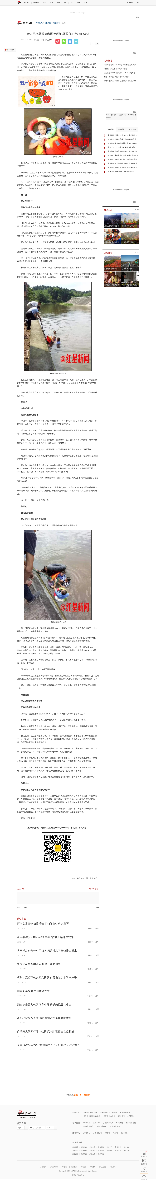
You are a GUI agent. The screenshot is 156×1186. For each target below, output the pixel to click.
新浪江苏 (118, 1150)
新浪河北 (92, 1150)
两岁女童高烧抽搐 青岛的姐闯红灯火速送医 (43, 923)
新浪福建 (126, 1147)
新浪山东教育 (102, 1126)
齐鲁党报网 (97, 1133)
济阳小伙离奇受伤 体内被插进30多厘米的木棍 (44, 1018)
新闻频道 (48, 23)
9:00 (49, 1128)
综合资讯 (56, 23)
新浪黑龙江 (127, 1150)
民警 (91, 878)
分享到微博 (11, 50)
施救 (87, 878)
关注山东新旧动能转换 (91, 1116)
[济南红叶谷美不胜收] (130, 229)
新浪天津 (101, 1147)
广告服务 (65, 1167)
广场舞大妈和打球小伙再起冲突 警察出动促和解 (45, 1031)
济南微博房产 (108, 1123)
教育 (71, 3)
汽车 (65, 3)
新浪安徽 (109, 1150)
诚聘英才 (83, 1167)
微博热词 (132, 129)
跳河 (82, 878)
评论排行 (121, 129)
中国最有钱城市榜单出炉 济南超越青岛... (123, 135)
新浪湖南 (84, 1150)
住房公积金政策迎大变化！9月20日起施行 (119, 73)
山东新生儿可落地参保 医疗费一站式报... (123, 151)
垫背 (78, 878)
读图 (78, 3)
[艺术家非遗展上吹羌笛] (112, 229)
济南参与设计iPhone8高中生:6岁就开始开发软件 (45, 937)
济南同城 (96, 1123)
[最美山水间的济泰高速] (112, 213)
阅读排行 (110, 129)
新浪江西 (75, 1154)
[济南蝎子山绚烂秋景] (112, 256)
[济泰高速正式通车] (130, 256)
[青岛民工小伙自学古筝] (112, 272)
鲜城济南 (119, 1123)
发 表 (97, 907)
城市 (85, 3)
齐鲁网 (107, 1133)
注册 (137, 3)
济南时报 (124, 1133)
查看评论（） (93, 889)
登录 (18, 907)
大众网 (115, 1133)
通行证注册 (102, 1167)
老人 (95, 878)
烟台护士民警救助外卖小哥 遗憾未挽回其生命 (44, 1004)
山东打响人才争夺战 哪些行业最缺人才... (123, 163)
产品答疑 (113, 1167)
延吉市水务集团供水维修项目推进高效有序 (120, 65)
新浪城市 (75, 1147)
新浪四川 (118, 1147)
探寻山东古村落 (109, 1116)
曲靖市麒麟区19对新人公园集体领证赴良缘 (120, 81)
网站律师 (93, 1167)
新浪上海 (92, 1147)
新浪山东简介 (54, 1167)
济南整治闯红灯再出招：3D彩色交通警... (123, 159)
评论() (90, 928)
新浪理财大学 (125, 1112)
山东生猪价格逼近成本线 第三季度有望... (123, 167)
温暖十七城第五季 (90, 1112)
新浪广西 (101, 1154)
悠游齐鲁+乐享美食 (117, 115)
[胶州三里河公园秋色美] (130, 213)
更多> (137, 209)
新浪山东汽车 (88, 1126)
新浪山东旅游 (131, 1123)
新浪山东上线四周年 (126, 1116)
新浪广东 (109, 1147)
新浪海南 (84, 1154)
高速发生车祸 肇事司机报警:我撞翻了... (122, 171)
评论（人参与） (47, 40)
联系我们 (74, 1167)
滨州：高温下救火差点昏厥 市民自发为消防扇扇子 (47, 977)
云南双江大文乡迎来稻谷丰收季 (115, 69)
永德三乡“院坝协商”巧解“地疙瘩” (116, 77)
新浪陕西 (101, 1150)
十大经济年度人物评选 (108, 1112)
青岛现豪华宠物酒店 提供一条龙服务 (39, 964)
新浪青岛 (86, 1133)
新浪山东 (36, 3)
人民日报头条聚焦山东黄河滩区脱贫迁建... (124, 155)
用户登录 (130, 3)
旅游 (58, 3)
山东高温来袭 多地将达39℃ (33, 991)
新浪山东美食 (115, 1126)
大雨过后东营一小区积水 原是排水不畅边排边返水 (47, 950)
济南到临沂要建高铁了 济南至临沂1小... (123, 139)
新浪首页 (26, 3)
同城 (51, 3)
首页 (19, 1128)
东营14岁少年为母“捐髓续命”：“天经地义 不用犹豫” (48, 1045)
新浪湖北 (75, 1150)
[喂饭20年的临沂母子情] (130, 272)
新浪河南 (84, 1147)
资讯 (44, 3)
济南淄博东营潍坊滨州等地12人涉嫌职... (123, 143)
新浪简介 (43, 1167)
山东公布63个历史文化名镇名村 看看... (122, 147)
